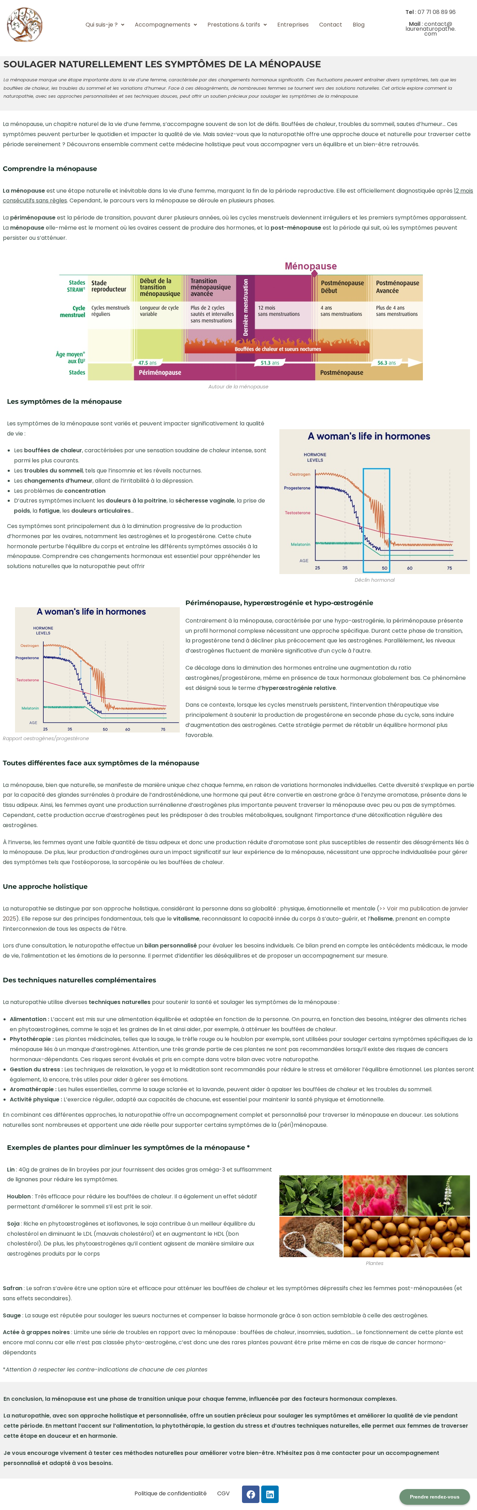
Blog (359, 25)
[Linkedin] (270, 1494)
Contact (330, 25)
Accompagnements (162, 25)
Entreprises (293, 25)
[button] (105, 25)
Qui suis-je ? (102, 25)
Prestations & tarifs (233, 25)
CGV (223, 1493)
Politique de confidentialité (170, 1493)
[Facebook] (250, 1494)
